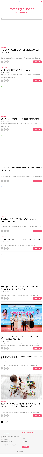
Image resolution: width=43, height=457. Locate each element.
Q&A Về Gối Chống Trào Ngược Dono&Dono (20, 119)
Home (16, 12)
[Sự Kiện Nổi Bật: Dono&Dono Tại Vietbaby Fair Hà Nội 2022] (21, 135)
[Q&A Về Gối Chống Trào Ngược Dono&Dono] (21, 86)
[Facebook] (2, 61)
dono (3, 54)
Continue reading (37, 61)
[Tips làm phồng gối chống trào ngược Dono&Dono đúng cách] (21, 186)
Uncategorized (4, 67)
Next (7, 422)
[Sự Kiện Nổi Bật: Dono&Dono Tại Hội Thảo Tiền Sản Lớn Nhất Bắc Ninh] (21, 304)
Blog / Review (3, 47)
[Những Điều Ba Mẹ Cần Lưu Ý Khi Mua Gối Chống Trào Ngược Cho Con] (21, 254)
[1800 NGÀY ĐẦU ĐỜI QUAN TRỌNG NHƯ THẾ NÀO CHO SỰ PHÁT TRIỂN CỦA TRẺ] (21, 374)
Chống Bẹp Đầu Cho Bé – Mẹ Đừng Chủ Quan (21, 239)
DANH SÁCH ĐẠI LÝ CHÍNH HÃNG (15, 70)
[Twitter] (5, 61)
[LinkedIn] (7, 61)
